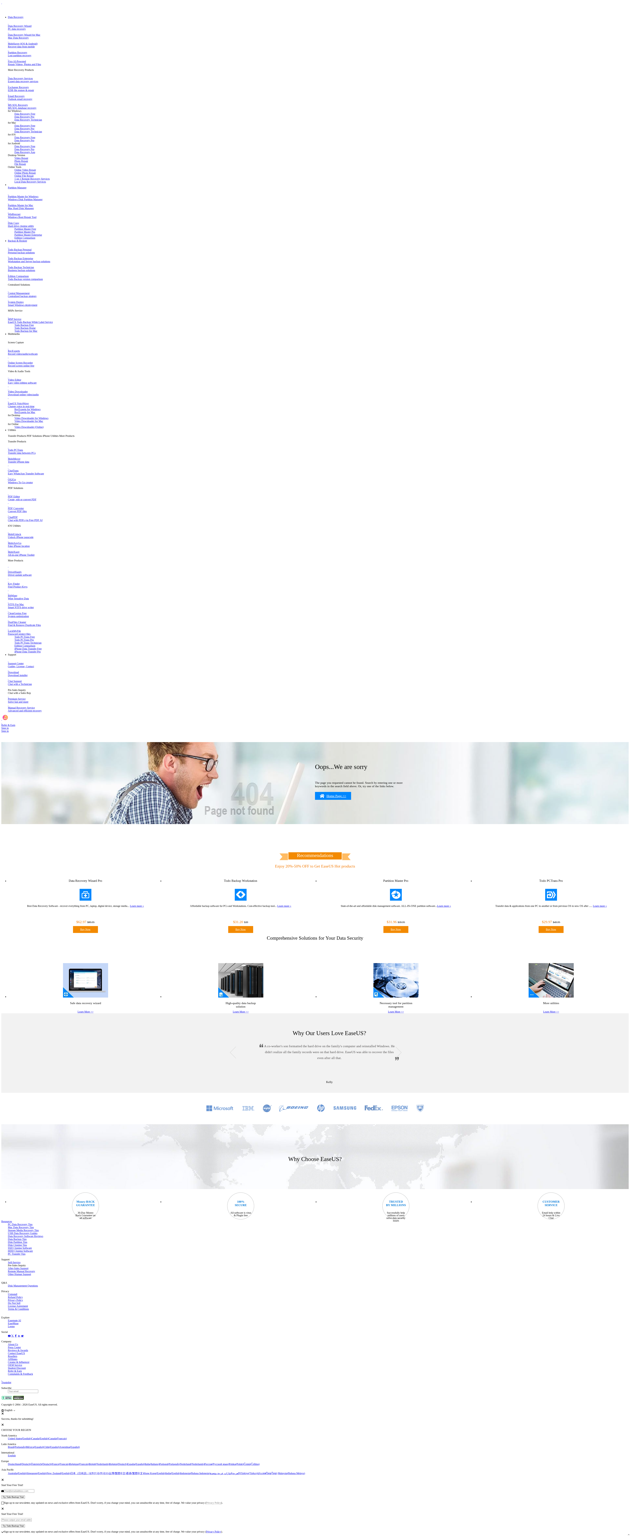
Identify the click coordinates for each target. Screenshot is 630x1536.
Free (24, 637)
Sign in (5, 728)
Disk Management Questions (23, 1285)
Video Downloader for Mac (28, 421)
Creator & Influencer (18, 1362)
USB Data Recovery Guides (22, 1233)
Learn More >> (86, 1011)
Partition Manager (17, 187)
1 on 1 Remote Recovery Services (32, 178)
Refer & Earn (15, 1371)
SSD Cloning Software (20, 1248)
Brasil (17, 1447)
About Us (13, 1344)
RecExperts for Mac (24, 412)
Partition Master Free (25, 229)
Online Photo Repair (25, 173)
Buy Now (85, 929)
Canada (40, 1438)
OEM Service (15, 1365)
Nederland (192, 1464)
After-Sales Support (18, 1268)
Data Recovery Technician (28, 119)
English (12, 1455)
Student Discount (17, 1368)
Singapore (37, 1473)
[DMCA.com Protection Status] (18, 1399)
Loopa (11, 1326)
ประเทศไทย (267, 1473)
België (99, 1464)
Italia (152, 1464)
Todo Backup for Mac (25, 331)
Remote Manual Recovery (21, 1271)
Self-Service (14, 1262)
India (173, 1473)
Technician (28, 642)
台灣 (117, 1473)
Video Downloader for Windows (31, 418)
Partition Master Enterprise (28, 234)
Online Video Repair (25, 170)
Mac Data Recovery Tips (21, 1227)
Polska (236, 1464)
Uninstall (12, 1294)
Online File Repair (24, 175)
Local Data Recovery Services (30, 181)
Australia (17, 1473)
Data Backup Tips (17, 1239)
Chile (51, 1447)
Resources (6, 1221)
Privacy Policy (15, 1300)
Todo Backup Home (25, 328)
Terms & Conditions (18, 1309)
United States (19, 1438)
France (60, 1464)
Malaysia (291, 1473)
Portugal (169, 1464)
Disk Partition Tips (17, 1242)
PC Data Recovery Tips (20, 1224)
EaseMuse (13, 1323)
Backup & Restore (17, 240)
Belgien (118, 1464)
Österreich (41, 1464)
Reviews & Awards (18, 1350)
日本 (79, 1473)
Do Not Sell (14, 1303)
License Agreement (18, 1306)
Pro (24, 639)
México (35, 1447)
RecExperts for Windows (27, 409)
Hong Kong (155, 1473)
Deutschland (19, 1464)
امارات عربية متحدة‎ (225, 1473)
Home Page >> (336, 796)
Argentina (69, 1447)
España (136, 1464)
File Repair (20, 164)
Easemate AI (14, 1320)
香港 (135, 1473)
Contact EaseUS (16, 1353)
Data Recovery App (24, 152)
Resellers (12, 1356)
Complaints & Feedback (20, 1374)
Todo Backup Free (24, 325)
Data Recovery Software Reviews (25, 1236)
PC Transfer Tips (16, 1254)
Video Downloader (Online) (29, 427)
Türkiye (249, 1473)
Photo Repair (21, 161)
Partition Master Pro (24, 232)
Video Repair (21, 158)
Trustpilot (6, 1382)
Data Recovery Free (24, 113)
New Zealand (58, 1473)
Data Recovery (15, 17)
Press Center (14, 1347)
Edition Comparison (24, 237)
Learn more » (137, 906)
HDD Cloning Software (20, 1251)
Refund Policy (15, 1297)
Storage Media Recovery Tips (23, 1230)
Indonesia (195, 1473)
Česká (252, 1464)
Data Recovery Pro (24, 116)
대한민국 (99, 1473)
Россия (216, 1464)
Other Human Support (19, 1274)
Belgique (79, 1464)
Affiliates (12, 1359)
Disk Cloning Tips (17, 1245)
